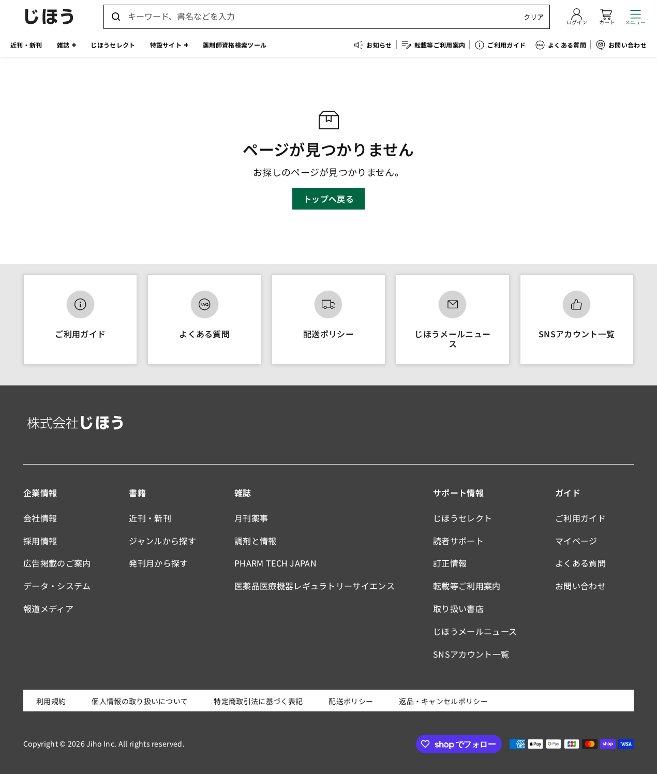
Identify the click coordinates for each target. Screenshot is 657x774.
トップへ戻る (328, 198)
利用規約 (51, 701)
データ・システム (57, 585)
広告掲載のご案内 (57, 563)
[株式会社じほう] (49, 16)
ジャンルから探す (162, 540)
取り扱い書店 (458, 608)
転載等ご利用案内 (467, 585)
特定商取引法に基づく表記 (258, 701)
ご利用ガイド (80, 334)
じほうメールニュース (452, 339)
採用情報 (40, 540)
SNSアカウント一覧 (577, 334)
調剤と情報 (255, 540)
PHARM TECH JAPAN (275, 563)
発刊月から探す (158, 563)
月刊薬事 (251, 518)
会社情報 (40, 518)
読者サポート (458, 540)
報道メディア (48, 608)
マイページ (576, 540)
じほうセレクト (462, 518)
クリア (534, 17)
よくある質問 (204, 334)
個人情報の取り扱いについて (140, 701)
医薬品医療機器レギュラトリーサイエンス (314, 585)
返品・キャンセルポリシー (443, 701)
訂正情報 (450, 563)
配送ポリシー (328, 334)
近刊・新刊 (150, 518)
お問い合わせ (580, 585)
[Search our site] (116, 16)
